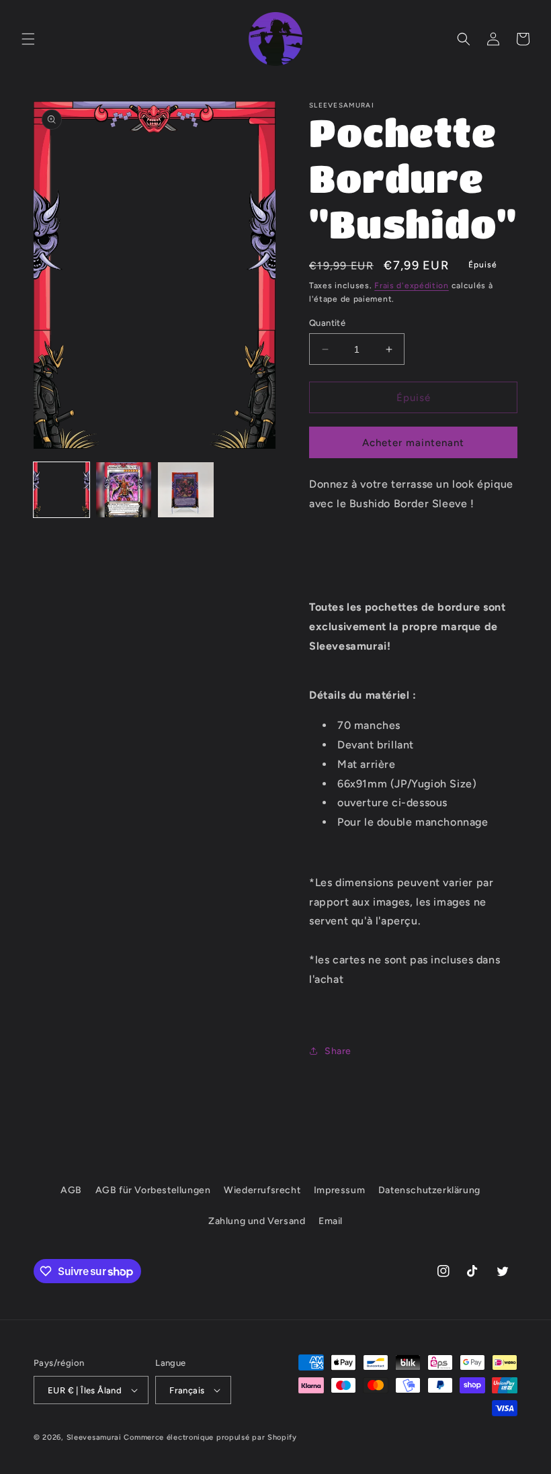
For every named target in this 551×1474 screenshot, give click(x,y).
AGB (71, 1190)
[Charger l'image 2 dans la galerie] (124, 490)
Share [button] (338, 1051)
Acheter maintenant (413, 443)
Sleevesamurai (94, 1437)
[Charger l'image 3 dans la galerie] (186, 490)
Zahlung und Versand (256, 1221)
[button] (28, 39)
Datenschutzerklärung (429, 1190)
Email (331, 1221)
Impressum (339, 1190)
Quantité (327, 323)
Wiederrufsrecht (262, 1190)
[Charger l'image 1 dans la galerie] (61, 490)
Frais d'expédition (411, 285)
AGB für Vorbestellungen (153, 1190)
